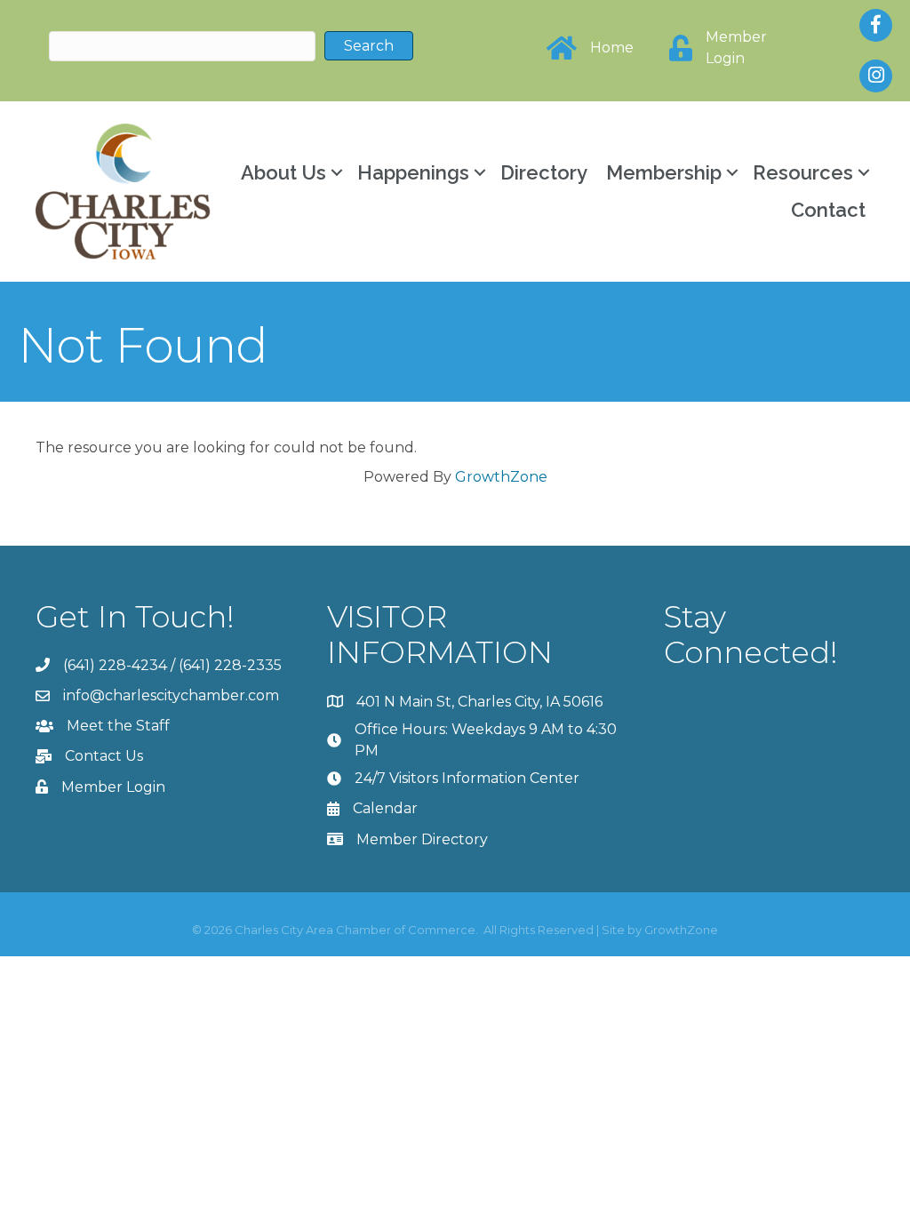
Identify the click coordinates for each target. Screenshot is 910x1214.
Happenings (413, 172)
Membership (664, 172)
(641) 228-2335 (230, 665)
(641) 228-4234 (115, 665)
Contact (828, 209)
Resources (803, 172)
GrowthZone (501, 476)
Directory (543, 172)
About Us (283, 172)
